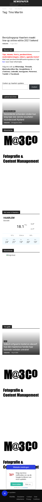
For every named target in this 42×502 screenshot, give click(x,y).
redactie (5, 43)
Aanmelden (16, 484)
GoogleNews (24, 69)
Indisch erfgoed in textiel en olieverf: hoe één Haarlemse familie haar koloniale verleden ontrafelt (20, 347)
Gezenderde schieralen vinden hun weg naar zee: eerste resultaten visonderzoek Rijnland (20, 117)
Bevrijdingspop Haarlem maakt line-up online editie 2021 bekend (20, 39)
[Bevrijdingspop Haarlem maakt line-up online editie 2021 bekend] (21, 25)
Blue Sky (14, 69)
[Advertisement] (22, 189)
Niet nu (28, 484)
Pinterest (33, 71)
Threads (28, 67)
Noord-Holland (9, 111)
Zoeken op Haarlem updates (13, 83)
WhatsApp (19, 67)
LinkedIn (14, 71)
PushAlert (25, 488)
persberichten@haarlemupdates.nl (22, 59)
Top (5, 341)
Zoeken (34, 87)
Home (4, 9)
